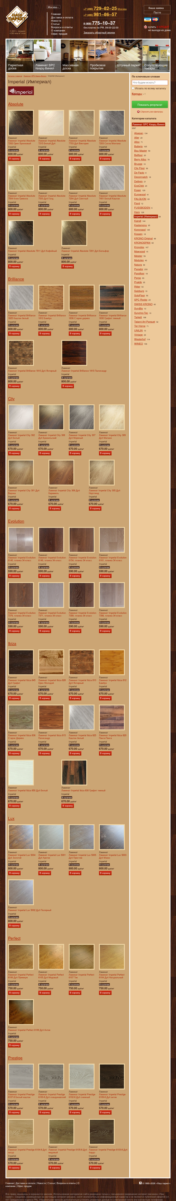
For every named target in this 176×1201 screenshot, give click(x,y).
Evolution (16, 521)
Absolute (15, 103)
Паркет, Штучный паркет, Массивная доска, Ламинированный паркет (17, 17)
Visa (147, 20)
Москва (52, 7)
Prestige (15, 1057)
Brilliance (16, 278)
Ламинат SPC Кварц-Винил (35, 76)
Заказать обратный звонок (99, 32)
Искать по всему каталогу (150, 88)
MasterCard (155, 20)
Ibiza (12, 643)
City (11, 398)
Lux (11, 818)
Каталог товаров (15, 76)
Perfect (14, 938)
